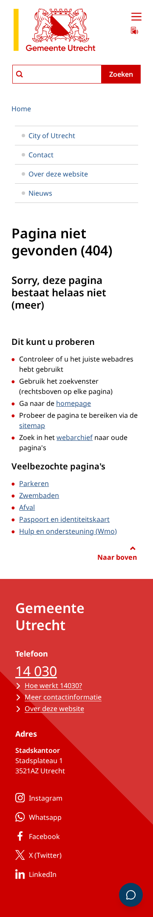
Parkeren (34, 483)
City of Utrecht (51, 135)
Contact (41, 154)
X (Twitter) (45, 855)
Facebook (44, 836)
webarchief (75, 437)
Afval (27, 507)
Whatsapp (45, 817)
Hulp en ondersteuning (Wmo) (68, 531)
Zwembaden (39, 495)
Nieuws (40, 193)
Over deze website (58, 174)
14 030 (36, 671)
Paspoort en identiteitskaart (64, 519)
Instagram (45, 798)
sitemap (32, 425)
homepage (73, 403)
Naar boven (117, 557)
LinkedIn (43, 874)
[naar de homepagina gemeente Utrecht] (54, 31)
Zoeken (121, 74)
